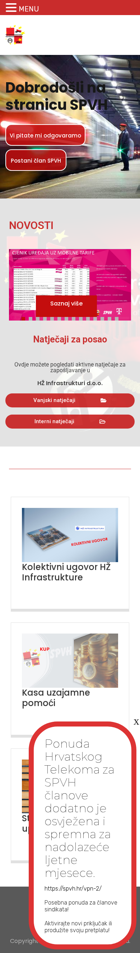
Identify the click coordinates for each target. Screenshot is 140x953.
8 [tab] (75, 317)
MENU (29, 9)
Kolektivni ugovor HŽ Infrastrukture (66, 572)
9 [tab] (82, 317)
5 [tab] (53, 317)
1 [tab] (25, 317)
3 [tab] (39, 317)
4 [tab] (46, 317)
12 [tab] (104, 317)
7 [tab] (68, 317)
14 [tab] (118, 317)
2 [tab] (32, 317)
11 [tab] (97, 317)
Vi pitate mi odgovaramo (45, 135)
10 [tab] (89, 317)
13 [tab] (111, 317)
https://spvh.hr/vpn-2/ (73, 888)
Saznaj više (66, 303)
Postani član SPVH (36, 160)
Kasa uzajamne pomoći (56, 698)
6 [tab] (61, 317)
